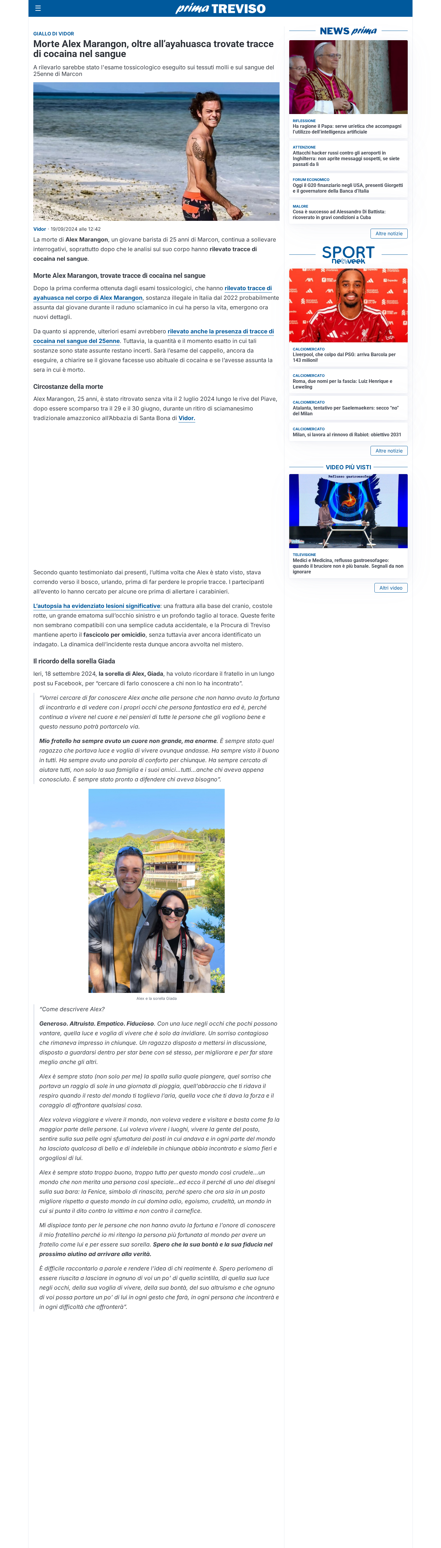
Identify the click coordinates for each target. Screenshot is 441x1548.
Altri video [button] (391, 588)
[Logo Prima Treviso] (221, 8)
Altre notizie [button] (389, 233)
